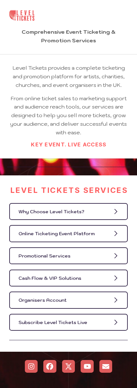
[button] (68, 211)
